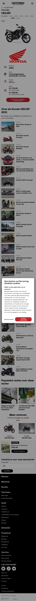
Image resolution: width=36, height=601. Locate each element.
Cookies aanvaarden (23, 319)
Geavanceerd (8, 319)
